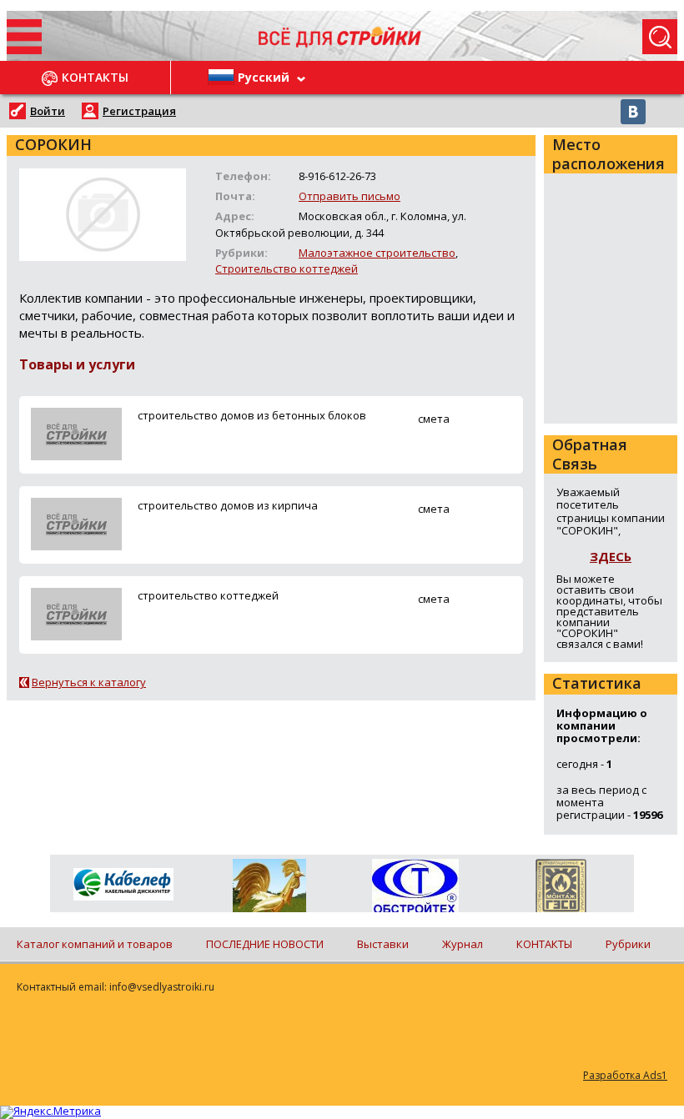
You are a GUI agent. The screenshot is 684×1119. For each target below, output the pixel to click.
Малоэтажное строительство (377, 252)
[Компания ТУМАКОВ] (269, 889)
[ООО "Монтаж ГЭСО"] (560, 889)
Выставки (383, 943)
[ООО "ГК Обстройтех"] (415, 887)
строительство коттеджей (208, 595)
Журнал (462, 943)
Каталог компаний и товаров (95, 943)
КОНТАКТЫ (544, 943)
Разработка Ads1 (625, 1075)
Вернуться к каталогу (89, 682)
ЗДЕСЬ (610, 556)
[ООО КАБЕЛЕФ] (123, 885)
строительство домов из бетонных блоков (252, 415)
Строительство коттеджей (286, 268)
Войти (47, 110)
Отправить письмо (349, 195)
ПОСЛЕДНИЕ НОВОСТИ (265, 943)
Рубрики (628, 943)
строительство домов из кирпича (228, 505)
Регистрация (139, 110)
